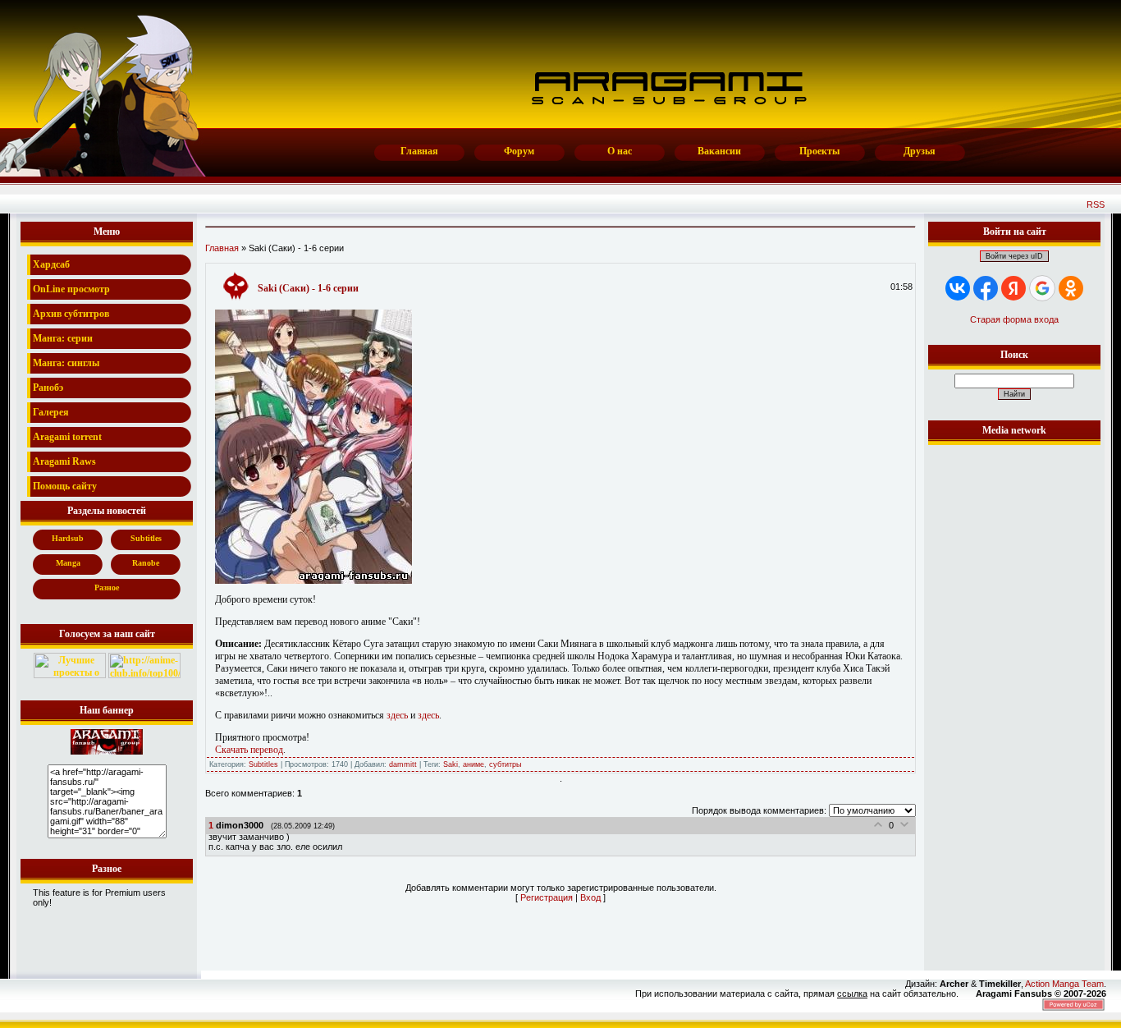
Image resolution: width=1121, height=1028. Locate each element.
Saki (450, 764)
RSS (1096, 204)
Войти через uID (1014, 256)
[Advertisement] (1014, 695)
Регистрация (546, 897)
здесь (397, 715)
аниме (473, 764)
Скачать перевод (249, 749)
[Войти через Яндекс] (1013, 288)
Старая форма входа (1014, 319)
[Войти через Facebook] (985, 288)
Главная (222, 248)
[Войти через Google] (1042, 288)
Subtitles (263, 764)
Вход (590, 897)
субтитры (505, 764)
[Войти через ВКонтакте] (957, 288)
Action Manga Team (1064, 984)
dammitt (403, 764)
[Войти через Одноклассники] (1071, 288)
